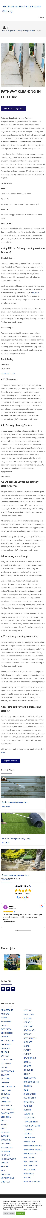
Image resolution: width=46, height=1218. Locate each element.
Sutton (27, 1110)
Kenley (4, 1167)
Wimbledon (29, 1174)
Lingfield (5, 1182)
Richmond (28, 1070)
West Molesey (30, 1166)
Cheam (4, 1067)
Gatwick (5, 1136)
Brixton (5, 1052)
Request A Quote (8, 374)
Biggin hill (6, 1044)
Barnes (4, 1025)
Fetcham (5, 1132)
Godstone (6, 1140)
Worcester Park (32, 1182)
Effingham (6, 1117)
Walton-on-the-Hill (33, 1150)
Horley (4, 1163)
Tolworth (28, 1130)
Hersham (5, 1155)
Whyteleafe (29, 1170)
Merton (27, 1010)
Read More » (6, 806)
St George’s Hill (31, 1082)
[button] (3, 962)
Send (26, 1090)
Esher (4, 1125)
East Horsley (7, 1109)
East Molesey (7, 1113)
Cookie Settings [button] (9, 1213)
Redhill (27, 1062)
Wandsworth (30, 1154)
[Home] (3, 30)
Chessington (7, 1071)
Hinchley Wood (8, 1159)
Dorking (5, 1098)
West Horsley (30, 1162)
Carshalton (7, 1060)
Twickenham (29, 1138)
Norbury (28, 1034)
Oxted (27, 1046)
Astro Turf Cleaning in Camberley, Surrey (16, 839)
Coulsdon (6, 1090)
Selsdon (28, 1086)
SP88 (3, 753)
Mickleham (29, 1014)
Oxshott (28, 1042)
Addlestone (7, 1010)
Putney (27, 1054)
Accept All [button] (20, 1213)
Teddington (29, 1118)
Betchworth (7, 1041)
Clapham (5, 1075)
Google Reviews (10, 878)
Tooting (27, 1134)
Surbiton (28, 1106)
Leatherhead (7, 1178)
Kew (3, 1170)
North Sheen (30, 1038)
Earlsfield (6, 1105)
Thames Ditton (31, 1122)
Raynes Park (30, 1058)
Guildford (6, 1144)
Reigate (27, 1066)
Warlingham (29, 1158)
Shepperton (30, 1094)
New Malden (29, 1030)
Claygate (5, 1079)
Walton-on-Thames (33, 1146)
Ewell (4, 1128)
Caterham (6, 1063)
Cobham (5, 1083)
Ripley (27, 1074)
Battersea (6, 1029)
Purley (27, 1050)
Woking (27, 1178)
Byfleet (5, 1056)
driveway (35, 293)
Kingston (5, 1174)
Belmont (5, 1037)
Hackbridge (7, 1147)
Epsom (4, 1121)
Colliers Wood (8, 1086)
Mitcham (28, 1018)
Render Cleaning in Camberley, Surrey (15, 802)
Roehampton (30, 1078)
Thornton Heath (32, 1126)
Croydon (5, 1094)
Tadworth (28, 1114)
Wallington (29, 1142)
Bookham (5, 1048)
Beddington (7, 1033)
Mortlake (28, 1026)
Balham (4, 1018)
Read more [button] (7, 925)
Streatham (29, 1102)
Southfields (30, 1098)
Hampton (5, 1151)
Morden (27, 1022)
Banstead (6, 1021)
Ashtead (5, 1014)
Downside (6, 1102)
